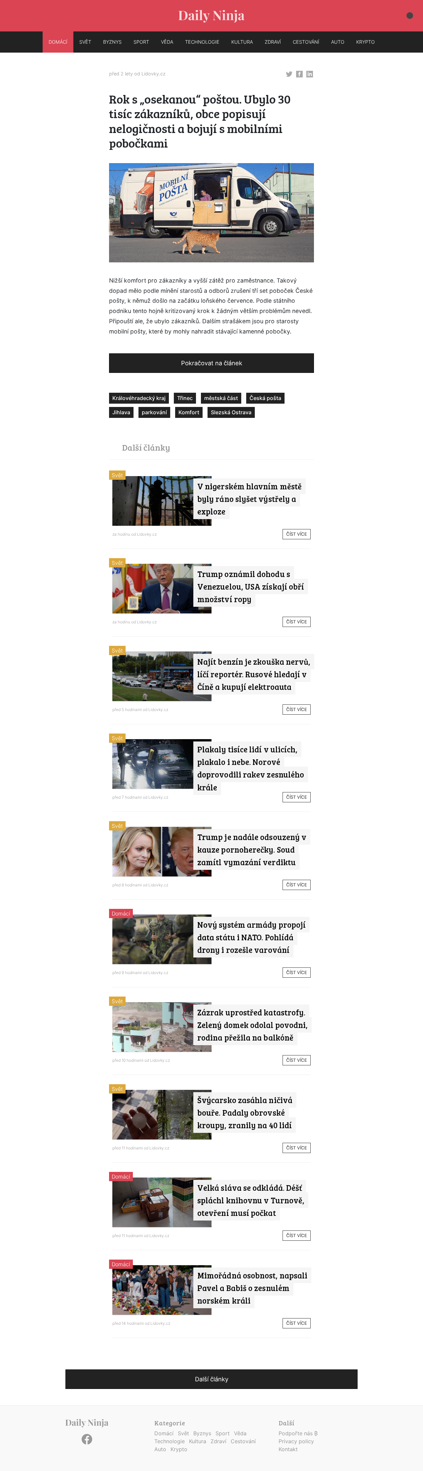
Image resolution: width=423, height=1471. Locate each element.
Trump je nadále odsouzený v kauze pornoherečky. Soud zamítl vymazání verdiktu (251, 849)
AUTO (337, 42)
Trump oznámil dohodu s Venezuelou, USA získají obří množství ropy (250, 586)
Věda (240, 1433)
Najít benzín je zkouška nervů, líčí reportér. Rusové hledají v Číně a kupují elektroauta (253, 674)
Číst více (296, 534)
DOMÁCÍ (58, 42)
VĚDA (167, 42)
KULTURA (242, 42)
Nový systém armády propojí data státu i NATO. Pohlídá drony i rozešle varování (251, 937)
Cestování (243, 1441)
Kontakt (288, 1449)
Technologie (169, 1441)
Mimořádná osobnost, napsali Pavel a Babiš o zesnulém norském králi (252, 1288)
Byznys (202, 1433)
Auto (160, 1449)
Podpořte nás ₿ (298, 1433)
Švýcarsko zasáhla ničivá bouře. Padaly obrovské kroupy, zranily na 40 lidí (244, 1112)
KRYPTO (365, 42)
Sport (222, 1433)
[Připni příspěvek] (289, 73)
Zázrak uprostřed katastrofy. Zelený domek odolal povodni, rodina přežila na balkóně (252, 1025)
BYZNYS (112, 42)
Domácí (121, 913)
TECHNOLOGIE (202, 42)
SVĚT (85, 42)
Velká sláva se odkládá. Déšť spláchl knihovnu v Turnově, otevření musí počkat (250, 1200)
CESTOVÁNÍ (306, 42)
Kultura (197, 1441)
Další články (211, 1379)
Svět (117, 475)
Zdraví (218, 1441)
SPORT (141, 42)
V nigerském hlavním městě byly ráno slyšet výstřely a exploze (249, 499)
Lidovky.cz (153, 73)
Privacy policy (296, 1441)
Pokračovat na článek (211, 363)
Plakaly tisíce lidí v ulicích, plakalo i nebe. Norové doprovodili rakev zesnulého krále (250, 768)
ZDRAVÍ (273, 42)
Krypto (179, 1449)
